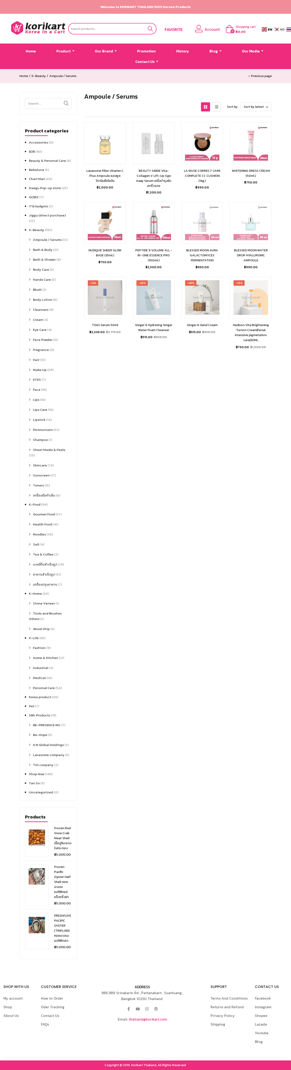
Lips (36, 399)
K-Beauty (39, 76)
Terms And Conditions (229, 998)
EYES (37, 379)
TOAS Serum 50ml (105, 325)
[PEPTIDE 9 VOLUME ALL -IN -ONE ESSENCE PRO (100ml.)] (153, 223)
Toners (38, 485)
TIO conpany (43, 764)
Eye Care (40, 329)
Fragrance (41, 349)
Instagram (263, 1007)
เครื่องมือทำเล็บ (44, 495)
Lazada (261, 1024)
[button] (242, 29)
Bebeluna (36, 169)
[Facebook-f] (129, 1009)
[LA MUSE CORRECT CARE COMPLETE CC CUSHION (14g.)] (202, 143)
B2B (32, 151)
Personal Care (44, 687)
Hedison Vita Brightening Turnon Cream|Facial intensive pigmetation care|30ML (251, 332)
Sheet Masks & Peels (49, 449)
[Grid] (205, 106)
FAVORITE (174, 30)
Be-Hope (40, 734)
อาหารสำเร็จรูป (44, 574)
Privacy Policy (223, 1015)
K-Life (34, 637)
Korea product (40, 697)
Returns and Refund (227, 1007)
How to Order (52, 998)
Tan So (34, 783)
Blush (37, 289)
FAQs (45, 1024)
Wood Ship (41, 628)
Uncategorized (41, 792)
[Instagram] (147, 1009)
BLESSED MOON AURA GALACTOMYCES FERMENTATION (202, 255)
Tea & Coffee (43, 554)
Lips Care (40, 409)
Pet (31, 706)
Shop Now (36, 774)
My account (13, 998)
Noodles (39, 534)
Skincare (40, 465)
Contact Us (50, 1015)
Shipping (218, 1024)
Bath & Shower (44, 259)
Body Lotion (42, 299)
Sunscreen (41, 475)
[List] (216, 106)
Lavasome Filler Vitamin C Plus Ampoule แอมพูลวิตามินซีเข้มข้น (104, 175)
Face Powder (43, 339)
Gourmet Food (44, 514)
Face (36, 389)
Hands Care (42, 279)
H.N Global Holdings (48, 744)
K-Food (34, 504)
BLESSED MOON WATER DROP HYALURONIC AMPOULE (251, 255)
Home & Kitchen (45, 657)
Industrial (40, 667)
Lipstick (39, 419)
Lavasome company (48, 754)
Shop (7, 1007)
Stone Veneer (44, 603)
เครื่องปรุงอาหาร (45, 584)
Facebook (263, 998)
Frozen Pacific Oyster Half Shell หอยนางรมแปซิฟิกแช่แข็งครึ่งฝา (62, 881)
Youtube (261, 1033)
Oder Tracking (52, 1007)
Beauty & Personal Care (47, 160)
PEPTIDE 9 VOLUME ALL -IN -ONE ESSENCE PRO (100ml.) (153, 255)
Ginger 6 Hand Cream (202, 325)
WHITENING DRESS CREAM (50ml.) (251, 173)
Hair (36, 359)
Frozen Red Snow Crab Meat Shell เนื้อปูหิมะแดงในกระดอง (62, 838)
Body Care (41, 269)
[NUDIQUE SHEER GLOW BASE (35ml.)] (105, 223)
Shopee (261, 1015)
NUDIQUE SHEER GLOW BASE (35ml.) (104, 253)
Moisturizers (43, 429)
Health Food (42, 524)
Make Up (40, 369)
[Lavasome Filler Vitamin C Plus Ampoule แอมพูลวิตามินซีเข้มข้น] (105, 143)
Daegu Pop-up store (45, 187)
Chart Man (37, 178)
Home (23, 76)
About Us (11, 1015)
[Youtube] (138, 1009)
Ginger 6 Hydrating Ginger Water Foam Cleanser (153, 327)
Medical (39, 677)
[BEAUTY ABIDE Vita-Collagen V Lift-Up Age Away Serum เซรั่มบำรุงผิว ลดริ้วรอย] (153, 143)
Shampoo (40, 439)
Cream (38, 319)
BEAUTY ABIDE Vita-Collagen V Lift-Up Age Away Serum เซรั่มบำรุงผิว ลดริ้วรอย (153, 178)
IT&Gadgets (38, 206)
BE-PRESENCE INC (46, 725)
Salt (36, 544)
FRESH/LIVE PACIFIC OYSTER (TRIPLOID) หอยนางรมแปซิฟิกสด (62, 928)
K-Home (35, 593)
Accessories (38, 142)
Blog (259, 1041)
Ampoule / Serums (47, 239)
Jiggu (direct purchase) (47, 215)
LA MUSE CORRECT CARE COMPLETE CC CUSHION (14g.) (202, 175)
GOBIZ (34, 197)
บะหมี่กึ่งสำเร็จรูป (45, 564)
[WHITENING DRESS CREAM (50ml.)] (250, 143)
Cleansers (40, 309)
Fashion (39, 647)
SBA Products (39, 715)
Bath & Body (43, 249)
